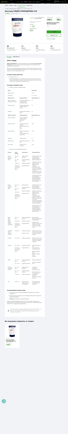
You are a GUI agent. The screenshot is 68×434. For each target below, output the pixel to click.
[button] (10, 40)
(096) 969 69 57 (56, 2)
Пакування (7, 5)
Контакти (37, 1)
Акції (22, 1)
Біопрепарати (19, 8)
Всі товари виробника (38, 18)
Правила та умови (29, 5)
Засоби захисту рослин (21, 5)
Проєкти (30, 1)
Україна (31, 30)
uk (65, 1)
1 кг (30, 26)
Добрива (11, 5)
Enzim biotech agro (41, 17)
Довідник (25, 1)
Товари (18, 1)
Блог (34, 1)
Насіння (15, 5)
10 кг (33, 26)
